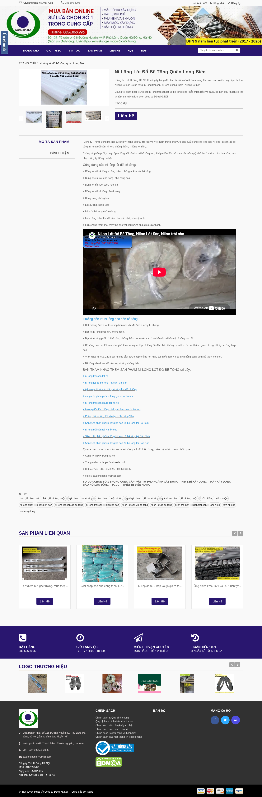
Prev (21, 118)
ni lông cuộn (26, 504)
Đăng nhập (219, 3)
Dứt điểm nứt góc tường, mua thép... (45, 586)
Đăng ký (236, 3)
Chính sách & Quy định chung (112, 717)
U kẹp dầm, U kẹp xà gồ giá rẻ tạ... (160, 586)
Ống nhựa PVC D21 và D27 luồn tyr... (217, 586)
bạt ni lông (86, 498)
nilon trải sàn (199, 504)
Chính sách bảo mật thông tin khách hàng (119, 736)
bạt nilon (73, 498)
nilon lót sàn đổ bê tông (135, 504)
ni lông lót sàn (44, 504)
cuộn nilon (101, 498)
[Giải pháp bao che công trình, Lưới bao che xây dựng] (102, 563)
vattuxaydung (27, 511)
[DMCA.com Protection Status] (109, 757)
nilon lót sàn (112, 504)
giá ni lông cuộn (188, 498)
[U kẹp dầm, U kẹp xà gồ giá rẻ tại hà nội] (159, 563)
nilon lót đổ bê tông (161, 504)
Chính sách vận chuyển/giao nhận (114, 725)
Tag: (24, 494)
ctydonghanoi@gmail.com (38, 2)
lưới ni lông (206, 498)
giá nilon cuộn (169, 498)
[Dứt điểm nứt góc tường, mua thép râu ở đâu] (44, 563)
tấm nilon (215, 504)
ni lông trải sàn (94, 504)
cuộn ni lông (116, 498)
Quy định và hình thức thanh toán (114, 721)
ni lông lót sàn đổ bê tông (69, 504)
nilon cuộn (221, 498)
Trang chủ (27, 63)
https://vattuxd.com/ (113, 462)
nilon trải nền (182, 504)
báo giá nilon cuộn (30, 498)
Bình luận (59, 153)
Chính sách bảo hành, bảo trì (112, 729)
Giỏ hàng (202, 3)
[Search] (237, 50)
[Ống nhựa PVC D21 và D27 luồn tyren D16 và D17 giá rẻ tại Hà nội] (217, 563)
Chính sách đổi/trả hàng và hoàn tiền (116, 733)
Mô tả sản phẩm (54, 142)
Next (107, 118)
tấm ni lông (229, 504)
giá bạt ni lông (150, 498)
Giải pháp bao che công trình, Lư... (102, 586)
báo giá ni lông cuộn (54, 498)
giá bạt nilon (133, 498)
